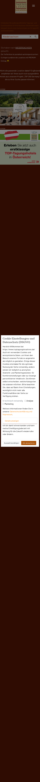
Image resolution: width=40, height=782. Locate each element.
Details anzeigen (12, 421)
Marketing (9, 404)
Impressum (7, 414)
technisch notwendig (14, 400)
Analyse (29, 400)
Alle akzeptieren (29, 443)
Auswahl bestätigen (11, 443)
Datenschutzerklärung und (21, 411)
